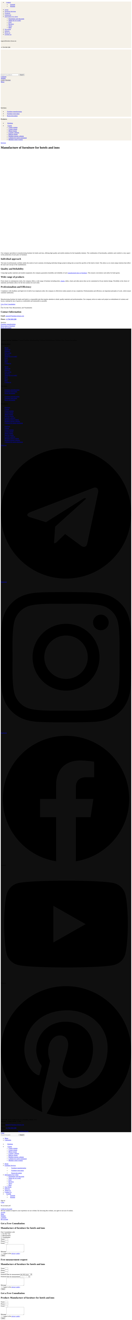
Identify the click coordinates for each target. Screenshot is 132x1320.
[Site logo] (11, 73)
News (10, 26)
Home (6, 348)
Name (3, 1239)
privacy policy (15, 1253)
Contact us (8, 363)
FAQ (10, 22)
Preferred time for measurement (10, 1276)
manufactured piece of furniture (77, 273)
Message (3, 1251)
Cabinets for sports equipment (18, 138)
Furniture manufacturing (12, 390)
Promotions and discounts (16, 19)
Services (3, 143)
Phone (3, 1241)
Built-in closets (13, 134)
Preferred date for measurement (10, 1274)
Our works (8, 353)
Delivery (7, 351)
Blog (10, 27)
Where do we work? (15, 20)
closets (62, 281)
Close (2, 1133)
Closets (7, 409)
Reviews (11, 24)
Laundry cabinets (14, 132)
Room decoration (10, 393)
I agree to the (11, 1253)
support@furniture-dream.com (15, 316)
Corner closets (13, 129)
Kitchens (7, 407)
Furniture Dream (23, 1131)
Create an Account (6, 1209)
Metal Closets (13, 131)
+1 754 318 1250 (11, 319)
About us (7, 349)
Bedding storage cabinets (16, 136)
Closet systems (13, 127)
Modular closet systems (16, 139)
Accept (3, 1212)
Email (3, 1243)
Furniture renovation (11, 391)
